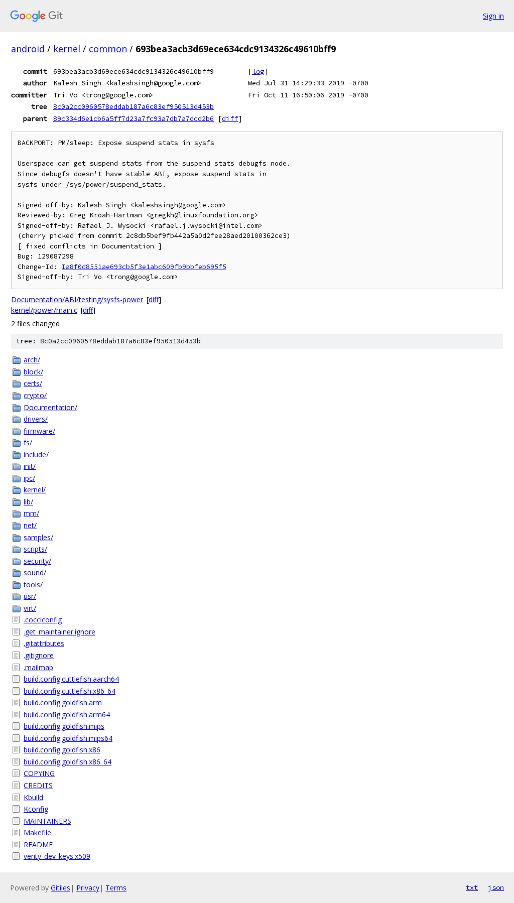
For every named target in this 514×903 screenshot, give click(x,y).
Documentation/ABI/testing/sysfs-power (77, 299)
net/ (30, 525)
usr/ (30, 596)
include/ (36, 454)
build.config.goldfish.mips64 (68, 738)
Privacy (87, 887)
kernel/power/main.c (44, 310)
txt (472, 887)
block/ (33, 371)
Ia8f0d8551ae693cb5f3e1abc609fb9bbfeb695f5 (144, 267)
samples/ (38, 537)
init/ (30, 466)
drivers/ (36, 419)
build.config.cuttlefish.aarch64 (71, 679)
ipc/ (29, 478)
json (496, 887)
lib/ (28, 501)
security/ (37, 561)
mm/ (31, 513)
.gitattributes (44, 643)
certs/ (33, 383)
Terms (115, 887)
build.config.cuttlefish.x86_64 (69, 691)
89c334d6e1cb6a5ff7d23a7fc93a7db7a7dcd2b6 (133, 118)
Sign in (493, 16)
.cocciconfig (43, 619)
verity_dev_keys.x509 (57, 856)
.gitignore (39, 655)
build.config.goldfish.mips (64, 726)
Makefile (37, 832)
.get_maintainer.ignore (59, 631)
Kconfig (36, 809)
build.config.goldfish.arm (63, 702)
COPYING (39, 773)
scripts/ (35, 549)
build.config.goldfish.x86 (62, 749)
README (38, 844)
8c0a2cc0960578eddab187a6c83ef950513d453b (133, 106)
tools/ (33, 584)
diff (230, 118)
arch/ (32, 359)
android (28, 49)
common (108, 49)
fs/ (28, 442)
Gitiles (60, 887)
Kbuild (33, 797)
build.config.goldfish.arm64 (67, 714)
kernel (66, 49)
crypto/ (35, 395)
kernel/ (35, 489)
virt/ (30, 608)
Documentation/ (50, 407)
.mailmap (38, 667)
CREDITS (38, 785)
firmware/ (39, 431)
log (258, 71)
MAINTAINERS (47, 821)
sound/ (35, 572)
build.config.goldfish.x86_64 (67, 761)
